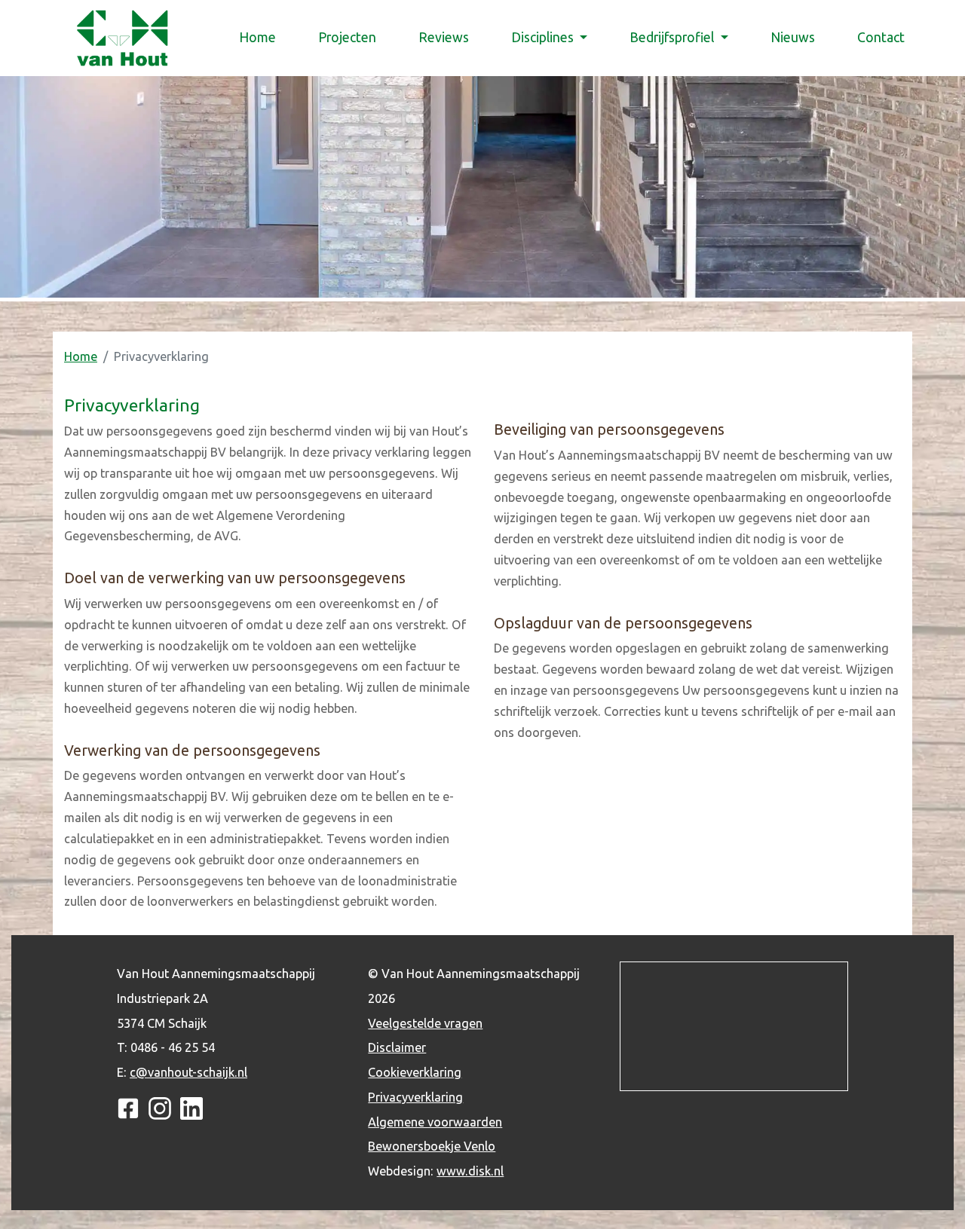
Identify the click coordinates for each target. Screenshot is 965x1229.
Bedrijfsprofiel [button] (673, 37)
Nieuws (792, 37)
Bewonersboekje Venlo (431, 1146)
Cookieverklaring (414, 1072)
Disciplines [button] (544, 37)
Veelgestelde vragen (425, 1023)
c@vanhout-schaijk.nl (188, 1072)
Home (260, 37)
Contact (881, 37)
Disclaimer (397, 1047)
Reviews (443, 37)
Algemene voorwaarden (435, 1122)
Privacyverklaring (415, 1097)
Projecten (347, 37)
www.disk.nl (470, 1171)
